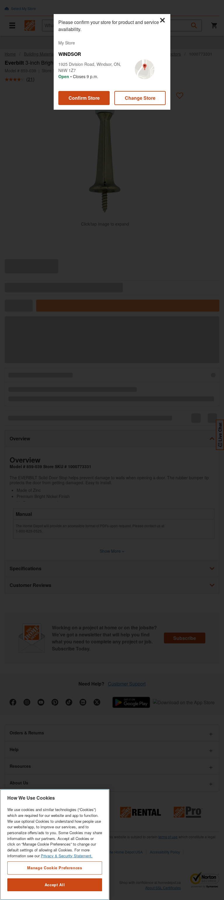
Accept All (55, 884)
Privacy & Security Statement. (66, 855)
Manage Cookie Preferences (54, 867)
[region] (54, 844)
